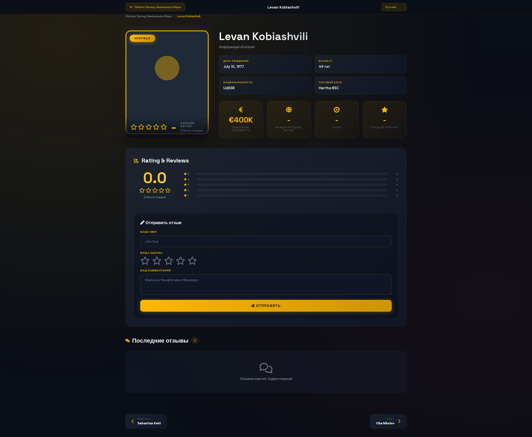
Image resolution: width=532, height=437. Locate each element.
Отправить (268, 306)
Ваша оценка (151, 252)
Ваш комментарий (155, 270)
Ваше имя (148, 231)
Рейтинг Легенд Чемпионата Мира (149, 16)
